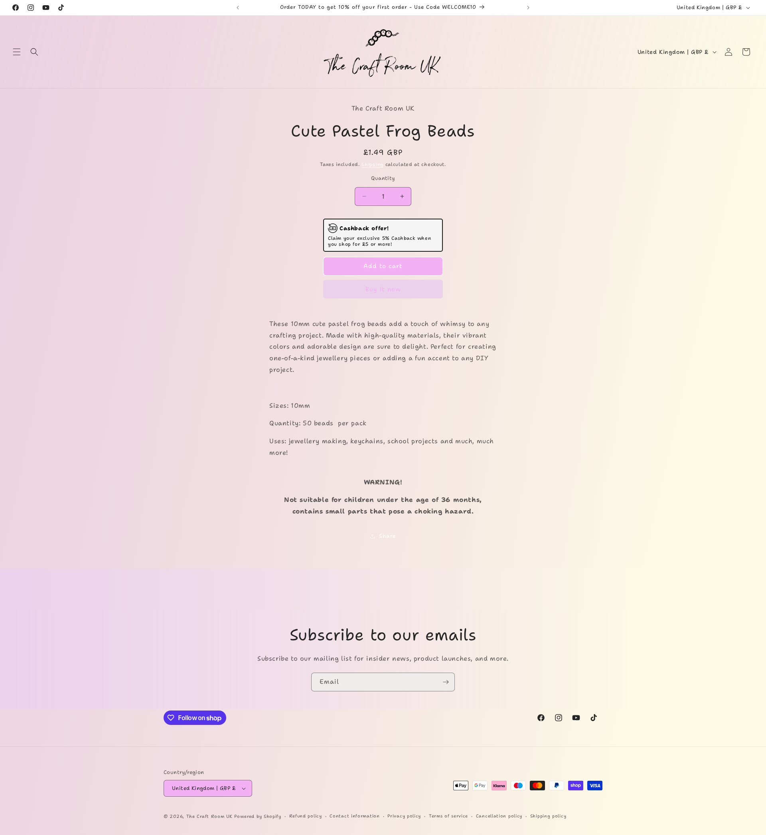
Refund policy (305, 816)
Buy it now (383, 289)
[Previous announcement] (238, 7)
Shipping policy (548, 816)
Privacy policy (404, 816)
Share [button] (387, 535)
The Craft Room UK (209, 816)
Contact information (354, 816)
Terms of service (448, 816)
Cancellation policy (499, 816)
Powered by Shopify (257, 816)
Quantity (383, 178)
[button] (17, 52)
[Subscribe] (445, 682)
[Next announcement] (528, 7)
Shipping (372, 164)
